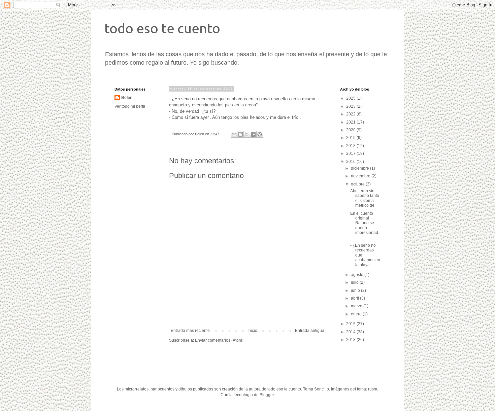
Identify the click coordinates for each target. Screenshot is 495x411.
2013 (351, 339)
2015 (351, 323)
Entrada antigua (309, 330)
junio (356, 290)
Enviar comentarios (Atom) (219, 340)
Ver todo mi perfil (129, 106)
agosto (357, 274)
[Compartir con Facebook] (253, 134)
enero (357, 314)
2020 (351, 130)
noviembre (361, 176)
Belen (126, 97)
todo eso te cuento (162, 28)
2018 (351, 145)
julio (355, 282)
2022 (351, 114)
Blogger (267, 394)
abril (355, 298)
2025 (351, 98)
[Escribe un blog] (240, 134)
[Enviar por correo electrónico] (234, 134)
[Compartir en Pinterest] (259, 134)
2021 (351, 122)
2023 (351, 106)
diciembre (360, 168)
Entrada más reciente (190, 330)
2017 (351, 153)
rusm (372, 389)
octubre (358, 184)
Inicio (252, 330)
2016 (351, 161)
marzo (357, 306)
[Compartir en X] (246, 134)
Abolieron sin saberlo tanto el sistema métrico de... (364, 198)
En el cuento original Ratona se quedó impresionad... (365, 225)
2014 (351, 332)
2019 (351, 137)
